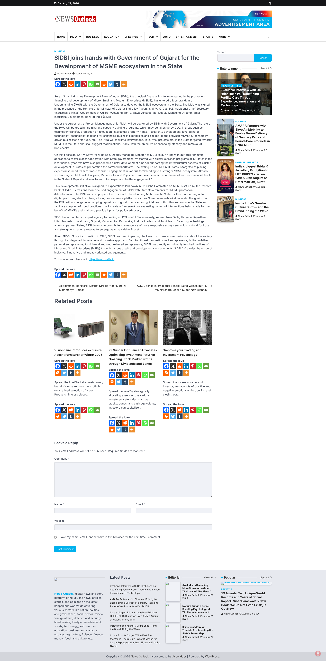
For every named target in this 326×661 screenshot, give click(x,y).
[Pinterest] (84, 84)
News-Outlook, (64, 593)
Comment (61, 458)
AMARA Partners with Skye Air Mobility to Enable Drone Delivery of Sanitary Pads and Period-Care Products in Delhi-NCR (252, 135)
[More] (124, 84)
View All (264, 68)
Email (140, 504)
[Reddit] (71, 84)
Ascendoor (179, 656)
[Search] (269, 36)
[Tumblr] (117, 84)
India (73, 36)
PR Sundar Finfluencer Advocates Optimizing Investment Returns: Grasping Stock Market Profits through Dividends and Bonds (133, 356)
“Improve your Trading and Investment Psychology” (182, 352)
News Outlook (64, 73)
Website (59, 520)
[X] (64, 84)
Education (111, 36)
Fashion (240, 162)
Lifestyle (131, 36)
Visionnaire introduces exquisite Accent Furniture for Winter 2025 (78, 352)
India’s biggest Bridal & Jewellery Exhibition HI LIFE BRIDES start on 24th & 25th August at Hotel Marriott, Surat (251, 173)
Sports (208, 36)
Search (221, 52)
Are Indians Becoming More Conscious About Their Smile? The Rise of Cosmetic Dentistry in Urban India (196, 591)
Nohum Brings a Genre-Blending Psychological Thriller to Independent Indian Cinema (196, 611)
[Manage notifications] (318, 653)
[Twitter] (111, 84)
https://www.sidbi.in (101, 259)
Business (92, 36)
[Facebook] (58, 84)
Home (61, 36)
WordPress (212, 656)
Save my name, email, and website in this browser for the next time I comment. (110, 537)
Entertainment (187, 36)
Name (59, 504)
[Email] (97, 84)
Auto (167, 36)
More (222, 36)
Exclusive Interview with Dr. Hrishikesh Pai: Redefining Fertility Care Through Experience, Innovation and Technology (241, 97)
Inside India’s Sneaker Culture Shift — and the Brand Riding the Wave (252, 207)
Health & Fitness (231, 85)
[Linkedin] (77, 84)
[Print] (104, 84)
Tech (150, 36)
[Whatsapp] (91, 84)
